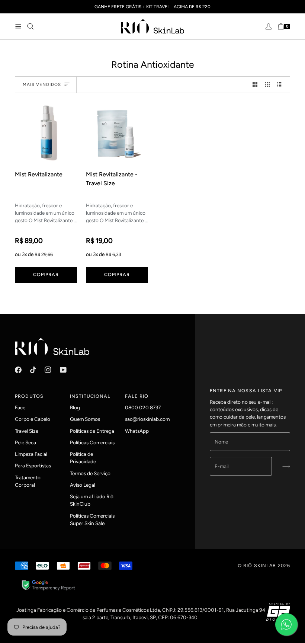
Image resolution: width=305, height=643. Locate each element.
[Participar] (284, 466)
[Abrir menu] (20, 26)
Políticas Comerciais (92, 442)
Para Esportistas (33, 465)
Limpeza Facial (31, 454)
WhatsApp (137, 431)
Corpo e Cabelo (32, 419)
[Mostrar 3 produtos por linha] (267, 85)
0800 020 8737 (143, 407)
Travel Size (26, 431)
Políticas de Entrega (92, 431)
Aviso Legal (82, 485)
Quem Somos (85, 419)
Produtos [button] (29, 396)
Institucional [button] (90, 396)
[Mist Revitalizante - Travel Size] (117, 133)
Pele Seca (25, 442)
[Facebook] (18, 370)
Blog (75, 407)
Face (20, 407)
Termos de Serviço (90, 473)
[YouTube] (63, 370)
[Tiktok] (33, 370)
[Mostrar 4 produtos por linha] (282, 85)
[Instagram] (48, 370)
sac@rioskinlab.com (147, 419)
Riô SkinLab (259, 565)
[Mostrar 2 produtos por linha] (255, 85)
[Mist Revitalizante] (46, 133)
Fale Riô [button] (136, 396)
